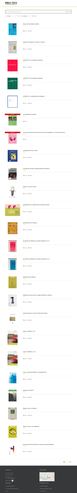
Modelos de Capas (43, 491)
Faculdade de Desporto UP (10, 486)
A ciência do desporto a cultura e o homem (34, 42)
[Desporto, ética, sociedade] (12, 414)
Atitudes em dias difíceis (29, 277)
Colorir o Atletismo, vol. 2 (29, 351)
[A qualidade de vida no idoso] (12, 156)
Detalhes (30, 30)
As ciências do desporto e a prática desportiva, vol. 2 (36, 259)
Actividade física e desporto (30, 222)
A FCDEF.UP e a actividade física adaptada (33, 96)
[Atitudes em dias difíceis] (12, 282)
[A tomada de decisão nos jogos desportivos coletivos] (12, 174)
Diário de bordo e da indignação (31, 426)
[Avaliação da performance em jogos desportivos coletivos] (12, 300)
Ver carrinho (69, 11)
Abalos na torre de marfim (29, 186)
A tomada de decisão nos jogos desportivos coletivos (36, 168)
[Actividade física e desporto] (12, 228)
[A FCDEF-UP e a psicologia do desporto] (12, 65)
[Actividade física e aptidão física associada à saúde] (12, 210)
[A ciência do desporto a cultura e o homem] (12, 47)
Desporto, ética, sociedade (29, 408)
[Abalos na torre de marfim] (12, 192)
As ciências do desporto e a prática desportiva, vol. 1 (36, 240)
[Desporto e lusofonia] (12, 396)
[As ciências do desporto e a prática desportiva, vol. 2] (12, 264)
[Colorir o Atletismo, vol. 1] (12, 338)
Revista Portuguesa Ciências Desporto (12, 488)
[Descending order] (19, 16)
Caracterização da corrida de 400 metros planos (35, 313)
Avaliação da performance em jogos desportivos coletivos (37, 295)
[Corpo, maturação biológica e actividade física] (12, 378)
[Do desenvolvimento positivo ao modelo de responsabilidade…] (12, 450)
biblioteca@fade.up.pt (11, 478)
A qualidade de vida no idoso (30, 150)
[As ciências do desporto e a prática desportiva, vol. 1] (12, 246)
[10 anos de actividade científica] (12, 29)
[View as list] (35, 16)
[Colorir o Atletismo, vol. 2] (12, 358)
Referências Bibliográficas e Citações (46, 488)
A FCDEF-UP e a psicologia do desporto (33, 60)
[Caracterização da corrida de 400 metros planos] (12, 318)
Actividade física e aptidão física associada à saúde (36, 204)
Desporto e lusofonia (28, 390)
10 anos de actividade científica (31, 24)
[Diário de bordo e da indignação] (12, 432)
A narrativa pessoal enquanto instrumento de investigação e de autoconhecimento (44, 132)
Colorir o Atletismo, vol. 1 (29, 331)
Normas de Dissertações (44, 486)
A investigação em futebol (29, 114)
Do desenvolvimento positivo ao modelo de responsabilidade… (39, 444)
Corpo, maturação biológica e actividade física (34, 372)
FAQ (7, 491)
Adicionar (25, 30)
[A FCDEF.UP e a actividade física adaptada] (12, 102)
